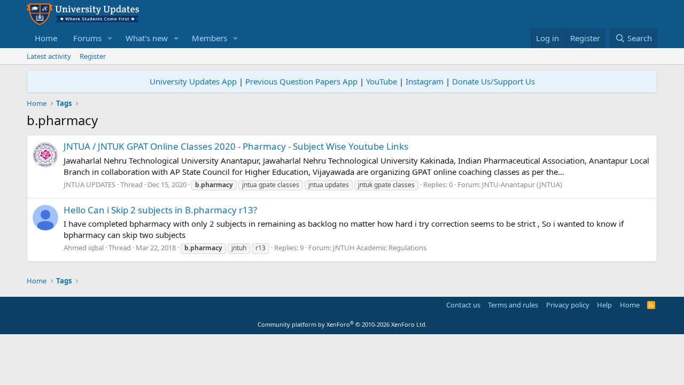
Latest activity (49, 56)
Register (93, 56)
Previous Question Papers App (301, 81)
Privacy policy (567, 305)
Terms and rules (513, 305)
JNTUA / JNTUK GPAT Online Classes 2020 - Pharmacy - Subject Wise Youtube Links (236, 146)
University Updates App (193, 81)
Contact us (463, 305)
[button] (110, 38)
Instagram (425, 81)
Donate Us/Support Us (493, 81)
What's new (147, 38)
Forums (87, 38)
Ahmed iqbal (84, 247)
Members (209, 38)
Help (604, 305)
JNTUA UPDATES (89, 184)
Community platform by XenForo (342, 324)
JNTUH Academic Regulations (379, 247)
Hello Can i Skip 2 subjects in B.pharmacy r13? (160, 210)
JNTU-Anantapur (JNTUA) (522, 184)
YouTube (381, 81)
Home (46, 38)
